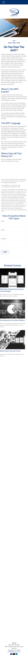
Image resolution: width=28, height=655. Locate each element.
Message (3, 238)
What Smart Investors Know (10, 351)
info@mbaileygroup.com (14, 651)
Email (2, 230)
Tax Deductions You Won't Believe (12, 320)
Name (2, 221)
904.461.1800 (15, 644)
